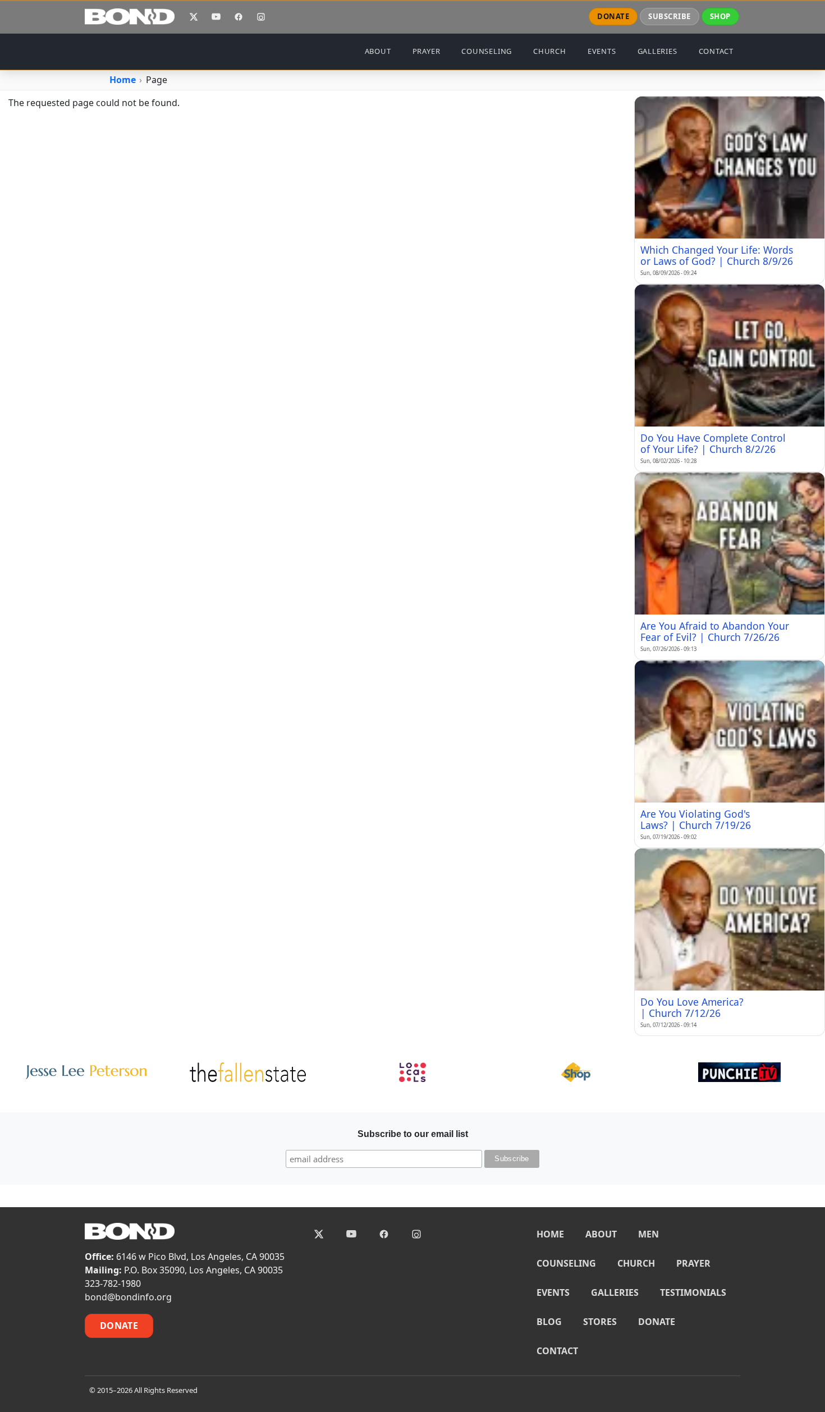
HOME (550, 1234)
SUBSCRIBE (669, 16)
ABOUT (378, 51)
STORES (600, 1321)
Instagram (261, 17)
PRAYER (426, 51)
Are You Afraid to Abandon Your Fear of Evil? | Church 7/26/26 (714, 631)
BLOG (549, 1321)
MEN (648, 1234)
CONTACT (716, 51)
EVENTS (602, 51)
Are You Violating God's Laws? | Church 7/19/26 (695, 819)
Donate (119, 1325)
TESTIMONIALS (693, 1292)
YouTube (216, 17)
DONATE (613, 16)
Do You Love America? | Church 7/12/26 (692, 1007)
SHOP (720, 16)
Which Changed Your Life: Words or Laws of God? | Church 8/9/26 (716, 255)
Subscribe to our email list (413, 1134)
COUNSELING (486, 51)
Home (122, 80)
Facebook (238, 17)
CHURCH (549, 51)
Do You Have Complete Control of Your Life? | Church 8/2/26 (713, 443)
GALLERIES (657, 51)
